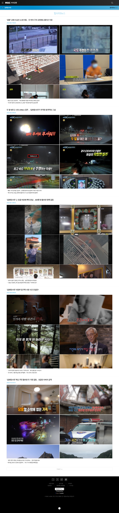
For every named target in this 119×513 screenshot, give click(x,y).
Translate (61, 493)
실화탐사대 (8, 8)
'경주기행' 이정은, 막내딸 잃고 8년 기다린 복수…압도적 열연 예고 (24, 460)
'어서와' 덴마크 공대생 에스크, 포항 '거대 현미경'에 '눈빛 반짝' (23, 103)
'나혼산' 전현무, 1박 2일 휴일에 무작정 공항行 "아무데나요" (22, 283)
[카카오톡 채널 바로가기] (66, 479)
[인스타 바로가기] (61, 479)
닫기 (59, 508)
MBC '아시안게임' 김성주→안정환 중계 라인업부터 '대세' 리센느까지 (25, 190)
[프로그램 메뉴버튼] (117, 8)
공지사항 (61, 483)
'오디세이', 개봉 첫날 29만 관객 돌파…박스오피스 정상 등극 (22, 373)
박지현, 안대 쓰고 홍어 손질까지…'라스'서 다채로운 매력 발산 (23, 462)
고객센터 (70, 483)
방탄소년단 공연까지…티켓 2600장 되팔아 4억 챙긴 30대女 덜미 (23, 100)
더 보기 (59, 469)
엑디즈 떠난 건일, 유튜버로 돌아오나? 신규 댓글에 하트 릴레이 (23, 193)
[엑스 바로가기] (53, 479)
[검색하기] (112, 3)
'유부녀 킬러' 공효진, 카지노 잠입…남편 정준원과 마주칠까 (22, 280)
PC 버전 (71, 485)
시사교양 (14, 3)
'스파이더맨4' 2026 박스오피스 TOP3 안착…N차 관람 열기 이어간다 (24, 370)
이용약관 (50, 485)
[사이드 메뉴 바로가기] (2, 3)
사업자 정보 (51, 483)
